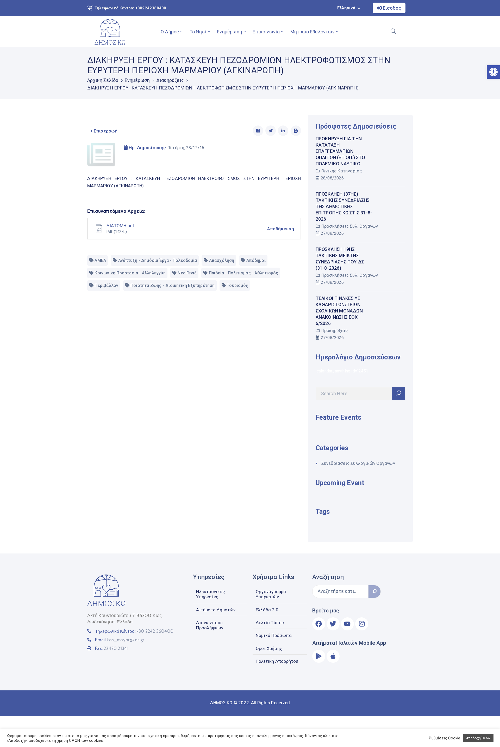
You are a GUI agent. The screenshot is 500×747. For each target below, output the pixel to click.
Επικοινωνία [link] (266, 31)
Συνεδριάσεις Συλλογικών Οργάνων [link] (358, 463)
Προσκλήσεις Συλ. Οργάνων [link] (349, 226)
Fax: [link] (111, 648)
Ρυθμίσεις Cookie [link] (444, 738)
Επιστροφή (105, 131)
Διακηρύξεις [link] (170, 80)
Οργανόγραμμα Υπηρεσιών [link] (271, 594)
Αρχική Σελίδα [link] (102, 80)
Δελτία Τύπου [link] (270, 622)
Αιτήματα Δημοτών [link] (215, 609)
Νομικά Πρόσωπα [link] (274, 635)
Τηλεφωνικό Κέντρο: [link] (134, 631)
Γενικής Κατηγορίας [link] (341, 170)
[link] (110, 32)
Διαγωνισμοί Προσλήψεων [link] (209, 625)
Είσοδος (391, 8)
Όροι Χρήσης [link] (269, 648)
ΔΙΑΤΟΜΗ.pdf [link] (120, 225)
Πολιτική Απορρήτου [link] (277, 661)
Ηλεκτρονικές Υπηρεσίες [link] (210, 594)
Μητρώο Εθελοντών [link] (312, 31)
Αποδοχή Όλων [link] (478, 738)
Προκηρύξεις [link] (334, 330)
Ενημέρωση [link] (229, 31)
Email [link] (119, 639)
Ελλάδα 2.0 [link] (267, 609)
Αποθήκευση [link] (280, 228)
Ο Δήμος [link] (170, 31)
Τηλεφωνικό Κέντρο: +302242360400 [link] (130, 8)
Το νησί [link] (198, 31)
